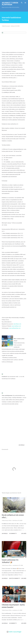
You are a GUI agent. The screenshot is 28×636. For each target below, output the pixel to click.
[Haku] (22, 3)
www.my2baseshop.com (15, 328)
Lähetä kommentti (14, 578)
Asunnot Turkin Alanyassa (10, 4)
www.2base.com (17, 324)
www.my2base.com (16, 326)
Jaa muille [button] (21, 445)
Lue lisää (23, 533)
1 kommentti (13, 533)
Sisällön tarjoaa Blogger (14, 631)
